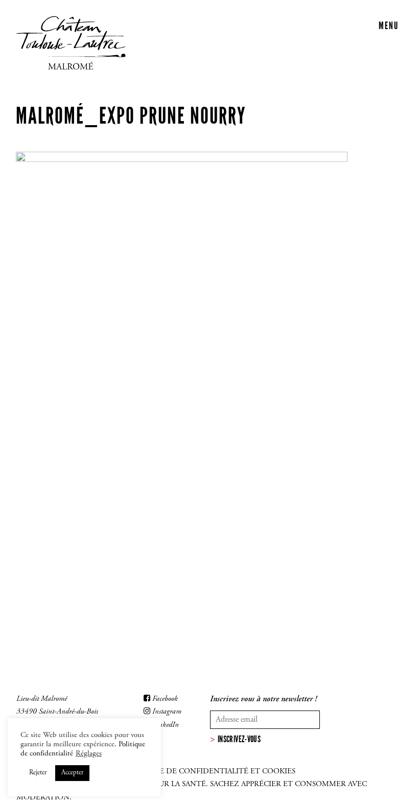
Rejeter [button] (37, 773)
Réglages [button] (89, 754)
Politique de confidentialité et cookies (209, 771)
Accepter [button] (72, 773)
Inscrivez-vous (239, 739)
